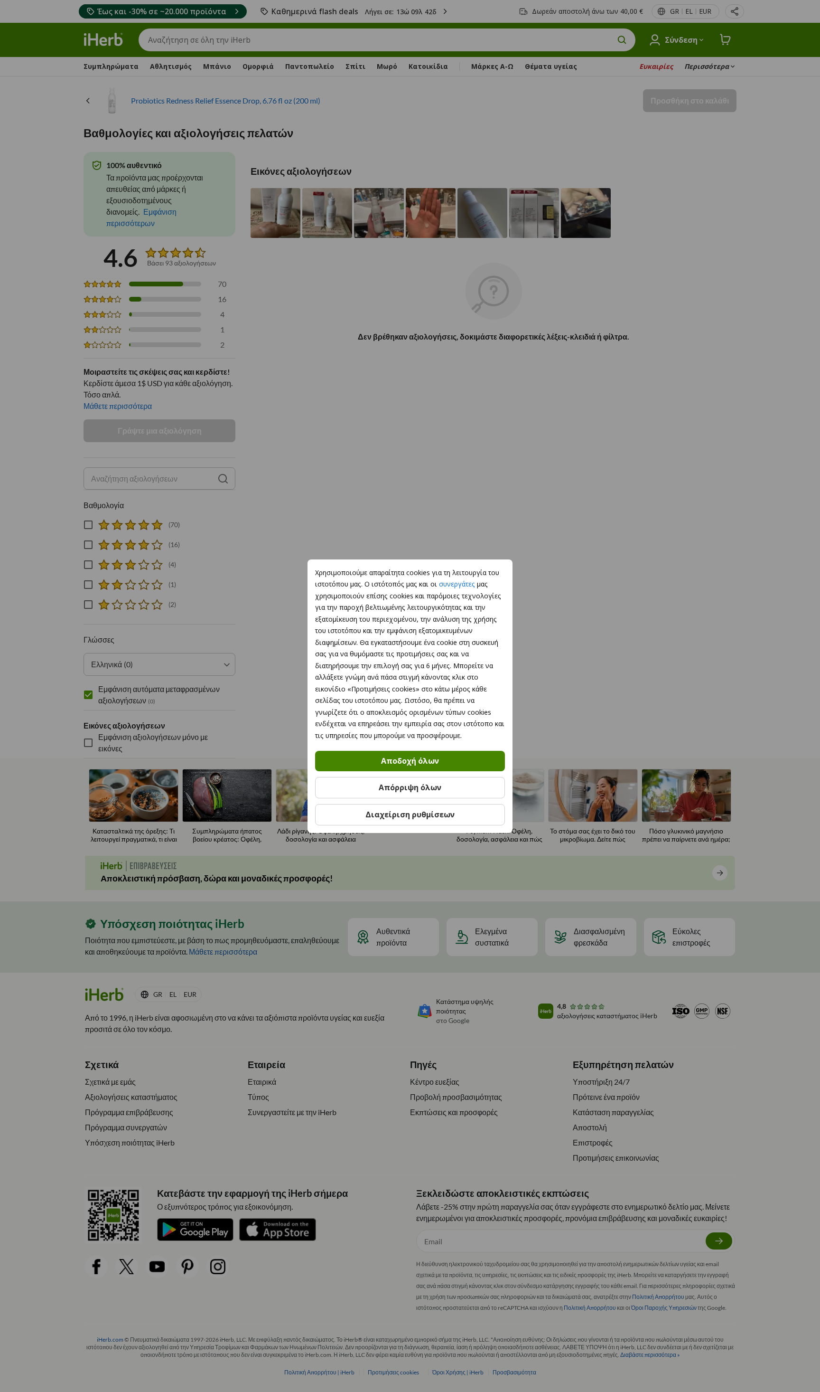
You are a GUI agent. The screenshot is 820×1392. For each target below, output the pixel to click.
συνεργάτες (457, 583)
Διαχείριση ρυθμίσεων (410, 814)
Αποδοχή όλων (410, 761)
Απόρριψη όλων (410, 787)
